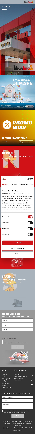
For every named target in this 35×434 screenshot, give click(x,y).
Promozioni (5, 383)
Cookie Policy (18, 378)
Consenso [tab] (5, 184)
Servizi (4, 385)
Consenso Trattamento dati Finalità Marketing (15, 343)
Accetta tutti (17, 242)
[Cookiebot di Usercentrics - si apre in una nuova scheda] (25, 179)
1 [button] (15, 72)
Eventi (4, 382)
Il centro (4, 374)
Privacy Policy (22, 412)
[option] (17, 39)
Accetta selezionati (17, 248)
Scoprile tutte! (25, 142)
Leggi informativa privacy (9, 338)
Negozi (4, 380)
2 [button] (16, 72)
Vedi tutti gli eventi (23, 106)
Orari (3, 376)
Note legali (17, 380)
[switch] (30, 222)
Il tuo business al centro (6, 388)
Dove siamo (6, 378)
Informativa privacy (20, 376)
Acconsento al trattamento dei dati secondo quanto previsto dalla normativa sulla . (17, 411)
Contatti (17, 374)
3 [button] (18, 72)
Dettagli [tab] (14, 184)
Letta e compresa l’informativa (11, 341)
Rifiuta (17, 254)
